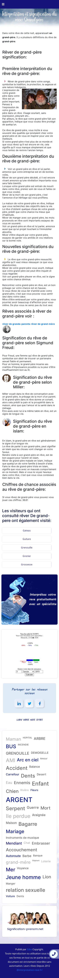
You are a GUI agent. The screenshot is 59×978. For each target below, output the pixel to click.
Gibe (29, 949)
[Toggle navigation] (3, 4)
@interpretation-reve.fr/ (30, 970)
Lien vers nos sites (29, 719)
